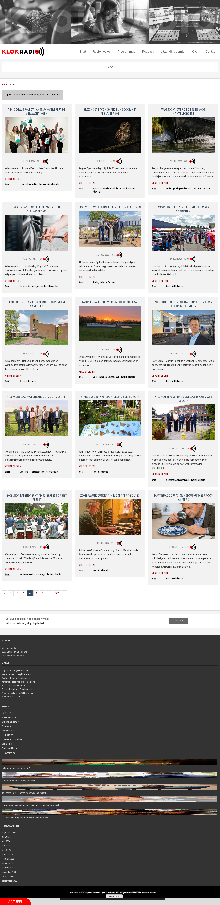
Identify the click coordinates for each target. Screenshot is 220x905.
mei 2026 (6, 845)
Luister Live (7, 713)
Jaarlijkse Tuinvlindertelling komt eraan (110, 396)
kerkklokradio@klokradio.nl (22, 682)
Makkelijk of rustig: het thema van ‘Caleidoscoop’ (25, 818)
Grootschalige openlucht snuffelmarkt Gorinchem (183, 209)
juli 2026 (6, 837)
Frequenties (7, 735)
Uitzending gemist (10, 722)
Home (4, 84)
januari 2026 (8, 863)
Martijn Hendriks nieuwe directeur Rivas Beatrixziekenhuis (183, 304)
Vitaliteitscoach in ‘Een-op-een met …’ (19, 781)
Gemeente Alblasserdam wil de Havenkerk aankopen (37, 304)
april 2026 (6, 850)
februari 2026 (8, 859)
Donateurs (7, 744)
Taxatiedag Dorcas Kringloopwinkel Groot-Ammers (183, 497)
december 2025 (9, 867)
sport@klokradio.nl (16, 685)
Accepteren (114, 896)
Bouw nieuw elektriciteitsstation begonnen (110, 207)
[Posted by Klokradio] (46, 161)
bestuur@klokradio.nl (20, 678)
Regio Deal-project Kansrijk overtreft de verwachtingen (36, 111)
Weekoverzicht (9, 717)
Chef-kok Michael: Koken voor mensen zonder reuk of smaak (30, 805)
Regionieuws (8, 731)
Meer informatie (149, 892)
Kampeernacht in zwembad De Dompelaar (110, 302)
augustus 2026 (9, 832)
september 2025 (9, 881)
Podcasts (6, 726)
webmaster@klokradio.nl (22, 693)
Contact (16, 696)
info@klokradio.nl (21, 670)
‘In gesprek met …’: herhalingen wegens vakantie (25, 793)
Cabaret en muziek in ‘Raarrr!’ (16, 768)
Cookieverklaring (10, 748)
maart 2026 (7, 854)
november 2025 (9, 872)
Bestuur (5, 678)
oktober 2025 (8, 876)
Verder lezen (13, 178)
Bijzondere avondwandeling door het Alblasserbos (109, 111)
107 (57, 593)
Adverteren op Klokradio (13, 739)
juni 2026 (6, 841)
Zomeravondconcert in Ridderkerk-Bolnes (110, 495)
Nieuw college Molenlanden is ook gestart (37, 396)
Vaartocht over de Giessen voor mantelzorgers (183, 111)
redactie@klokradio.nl (21, 674)
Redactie (6, 674)
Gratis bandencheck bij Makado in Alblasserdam (36, 209)
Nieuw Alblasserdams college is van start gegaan (183, 398)
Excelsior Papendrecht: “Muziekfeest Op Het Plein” (36, 497)
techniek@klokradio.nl (21, 689)
